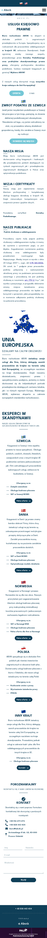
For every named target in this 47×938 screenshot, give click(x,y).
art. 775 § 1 (30, 280)
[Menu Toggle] (44, 10)
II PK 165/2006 (36, 263)
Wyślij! (23, 880)
